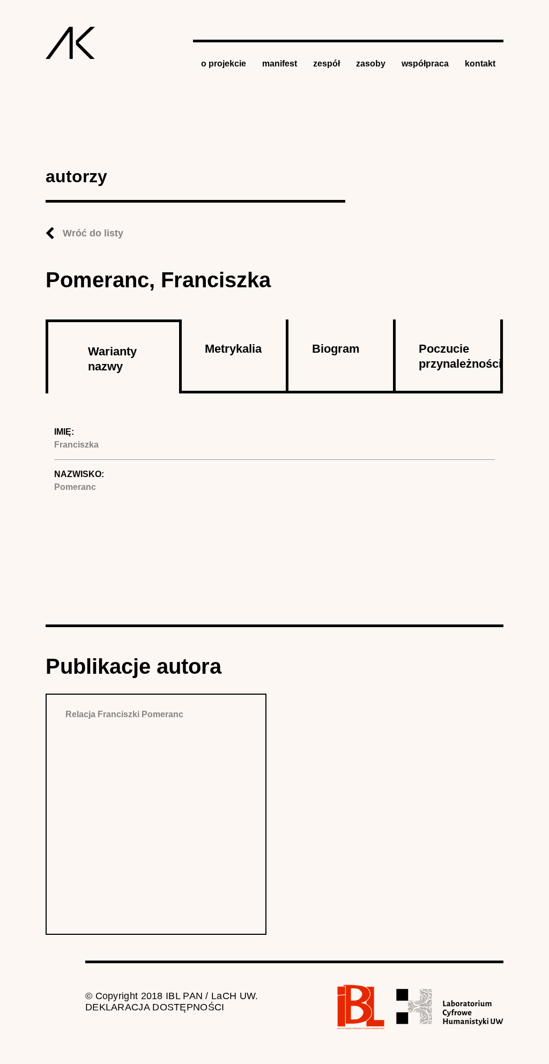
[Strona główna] (70, 43)
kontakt (480, 63)
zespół (326, 63)
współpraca (425, 63)
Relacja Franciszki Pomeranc (124, 714)
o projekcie (223, 63)
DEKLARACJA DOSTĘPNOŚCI (155, 1007)
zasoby (370, 63)
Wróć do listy (93, 233)
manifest (279, 63)
